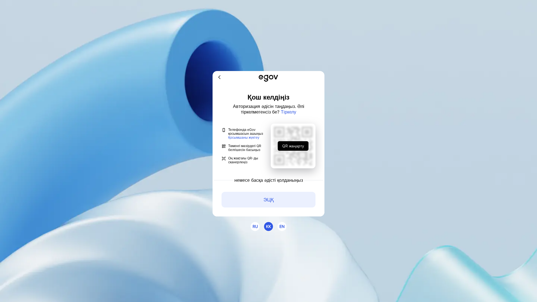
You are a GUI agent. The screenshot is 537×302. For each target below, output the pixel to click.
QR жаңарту (293, 145)
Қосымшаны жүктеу (243, 138)
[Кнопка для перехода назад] (219, 78)
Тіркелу (288, 111)
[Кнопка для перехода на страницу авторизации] (268, 78)
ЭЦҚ (268, 199)
